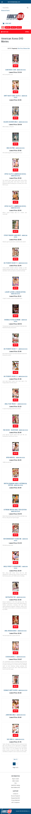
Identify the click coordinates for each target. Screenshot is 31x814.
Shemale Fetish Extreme (12, 320)
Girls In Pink (11, 148)
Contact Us (15, 793)
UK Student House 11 (11, 349)
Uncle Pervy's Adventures (12, 566)
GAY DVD (8, 27)
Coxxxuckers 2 (11, 657)
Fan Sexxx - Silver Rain (10, 430)
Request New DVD (15, 798)
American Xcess (21, 70)
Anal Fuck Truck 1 (11, 404)
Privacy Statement (15, 800)
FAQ (16, 783)
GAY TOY (19, 27)
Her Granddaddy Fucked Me (12, 539)
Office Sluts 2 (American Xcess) (15, 174)
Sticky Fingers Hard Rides (12, 235)
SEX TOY (13, 27)
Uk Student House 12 (11, 263)
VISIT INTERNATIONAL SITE (14, 2)
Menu (27, 32)
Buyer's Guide (15, 778)
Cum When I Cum (10, 70)
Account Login (5, 32)
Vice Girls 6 (11, 739)
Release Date (27, 48)
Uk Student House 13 (11, 376)
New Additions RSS (15, 787)
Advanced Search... (5, 10)
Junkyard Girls (11, 715)
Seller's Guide (15, 781)
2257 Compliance (15, 802)
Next (15, 759)
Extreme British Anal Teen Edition (15, 510)
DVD (3, 27)
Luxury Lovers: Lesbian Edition (15, 292)
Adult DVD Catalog (15, 785)
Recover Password (15, 796)
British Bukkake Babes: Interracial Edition (15, 484)
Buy (15, 66)
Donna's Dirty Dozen (11, 690)
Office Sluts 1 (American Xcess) (15, 206)
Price (21, 48)
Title (19, 48)
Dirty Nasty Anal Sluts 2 (12, 96)
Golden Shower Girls (10, 122)
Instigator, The (11, 597)
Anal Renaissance (11, 631)
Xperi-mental (10, 457)
